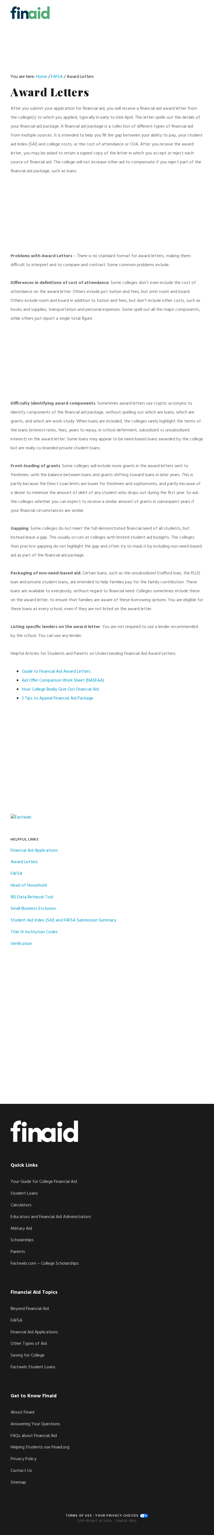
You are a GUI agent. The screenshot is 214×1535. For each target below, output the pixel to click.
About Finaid (22, 1412)
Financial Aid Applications (34, 850)
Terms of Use (79, 1516)
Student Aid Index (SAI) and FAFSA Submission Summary (63, 920)
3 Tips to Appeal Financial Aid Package (57, 698)
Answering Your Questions (35, 1424)
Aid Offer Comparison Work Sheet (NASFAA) (63, 680)
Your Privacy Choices (117, 1516)
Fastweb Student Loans (33, 1367)
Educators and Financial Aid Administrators (51, 1217)
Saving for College (28, 1355)
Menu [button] (196, 12)
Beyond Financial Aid (30, 1308)
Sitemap (18, 1482)
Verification (21, 943)
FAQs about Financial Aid (34, 1435)
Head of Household (29, 885)
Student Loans (24, 1193)
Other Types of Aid (29, 1343)
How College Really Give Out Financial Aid (60, 689)
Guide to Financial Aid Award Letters (56, 671)
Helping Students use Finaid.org (40, 1447)
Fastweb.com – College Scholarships (45, 1263)
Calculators (21, 1205)
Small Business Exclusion (33, 908)
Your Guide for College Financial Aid (44, 1181)
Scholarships (22, 1240)
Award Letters (24, 862)
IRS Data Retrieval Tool (32, 897)
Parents (18, 1251)
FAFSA (16, 873)
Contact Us (21, 1470)
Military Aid (21, 1228)
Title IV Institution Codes (34, 932)
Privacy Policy (24, 1459)
